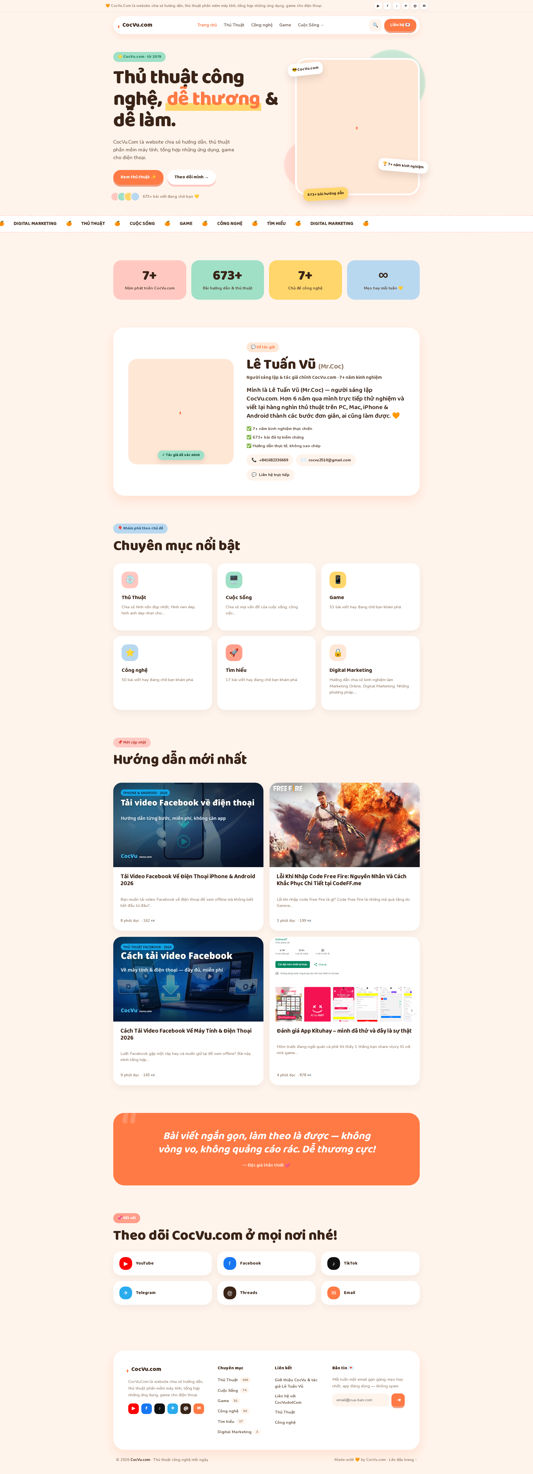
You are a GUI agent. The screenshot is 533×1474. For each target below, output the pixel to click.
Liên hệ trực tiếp (271, 474)
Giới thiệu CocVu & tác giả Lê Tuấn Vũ (296, 1383)
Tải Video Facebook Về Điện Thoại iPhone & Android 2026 (187, 880)
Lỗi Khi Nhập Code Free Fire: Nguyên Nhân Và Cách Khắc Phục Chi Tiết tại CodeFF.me (341, 880)
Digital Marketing (238, 1432)
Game (285, 25)
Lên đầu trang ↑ (403, 1459)
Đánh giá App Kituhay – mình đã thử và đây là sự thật (344, 1031)
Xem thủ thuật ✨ (138, 177)
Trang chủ (207, 25)
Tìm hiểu (230, 1421)
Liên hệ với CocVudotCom (288, 1399)
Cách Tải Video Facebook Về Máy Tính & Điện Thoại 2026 (186, 1034)
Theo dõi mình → (192, 177)
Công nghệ (262, 25)
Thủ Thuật (234, 25)
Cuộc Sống (308, 25)
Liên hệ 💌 (400, 25)
